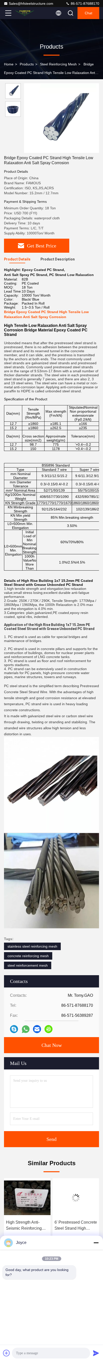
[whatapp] (25, 1029)
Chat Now (52, 1045)
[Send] (96, 1352)
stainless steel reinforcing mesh (32, 946)
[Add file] (6, 1352)
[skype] (14, 1029)
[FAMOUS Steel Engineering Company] (25, 13)
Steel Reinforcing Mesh (58, 64)
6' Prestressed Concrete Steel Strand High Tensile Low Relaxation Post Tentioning (75, 1225)
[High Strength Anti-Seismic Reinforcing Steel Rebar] (27, 1197)
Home (9, 64)
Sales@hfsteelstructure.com (31, 4)
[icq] (48, 1029)
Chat (88, 13)
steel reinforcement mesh (28, 965)
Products (27, 64)
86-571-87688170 (84, 4)
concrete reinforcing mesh (28, 956)
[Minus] (96, 1243)
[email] (37, 1029)
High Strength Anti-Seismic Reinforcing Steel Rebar (24, 1225)
